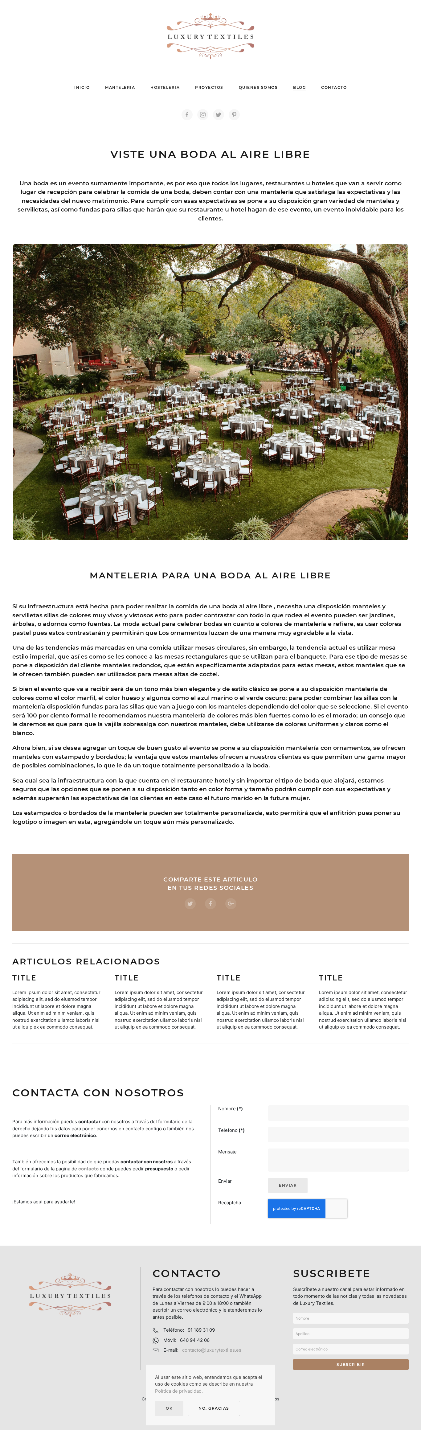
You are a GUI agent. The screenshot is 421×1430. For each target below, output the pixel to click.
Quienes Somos (258, 87)
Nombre (230, 1109)
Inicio (82, 87)
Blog (299, 87)
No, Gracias (213, 1408)
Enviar (225, 1181)
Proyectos (209, 87)
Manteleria (120, 87)
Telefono (231, 1130)
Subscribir (351, 1364)
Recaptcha (229, 1203)
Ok (169, 1408)
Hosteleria (165, 87)
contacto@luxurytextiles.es (211, 1350)
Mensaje (227, 1152)
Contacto (334, 87)
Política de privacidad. (179, 1391)
